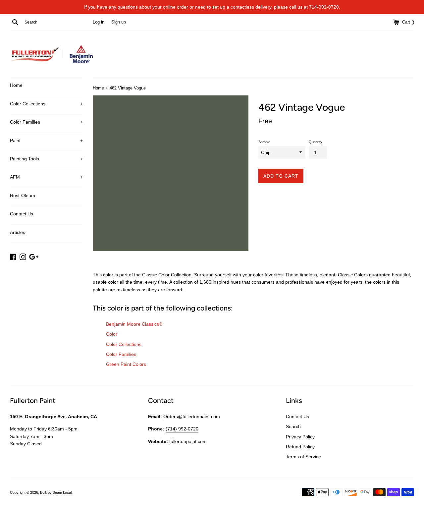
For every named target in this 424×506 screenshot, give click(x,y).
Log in (98, 22)
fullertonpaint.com (188, 441)
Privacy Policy (300, 436)
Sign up (118, 22)
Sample (264, 142)
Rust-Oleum (22, 195)
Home (16, 85)
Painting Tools (46, 158)
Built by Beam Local (56, 492)
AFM (46, 177)
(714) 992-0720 (182, 428)
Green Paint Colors (126, 364)
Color (111, 334)
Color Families (46, 122)
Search (293, 426)
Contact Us (21, 213)
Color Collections (46, 103)
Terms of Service (303, 456)
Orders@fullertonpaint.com (191, 416)
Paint (46, 140)
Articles (17, 232)
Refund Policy (300, 446)
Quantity (315, 142)
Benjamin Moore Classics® (134, 324)
